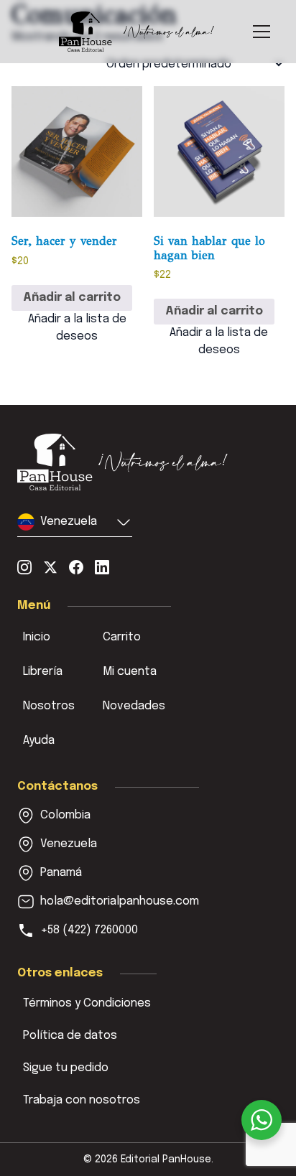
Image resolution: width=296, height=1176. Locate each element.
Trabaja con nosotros (81, 1100)
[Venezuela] (122, 462)
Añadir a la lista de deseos (77, 327)
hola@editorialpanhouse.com (119, 901)
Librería (43, 672)
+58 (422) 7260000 (89, 930)
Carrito (122, 637)
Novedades (134, 706)
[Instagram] (24, 567)
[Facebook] (76, 567)
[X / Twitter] (50, 567)
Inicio (36, 637)
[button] (74, 525)
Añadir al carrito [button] (72, 297)
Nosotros (49, 706)
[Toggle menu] (261, 31)
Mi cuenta (130, 672)
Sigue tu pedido (65, 1068)
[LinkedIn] (102, 567)
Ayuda (39, 740)
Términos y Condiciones (87, 1003)
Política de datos (70, 1036)
